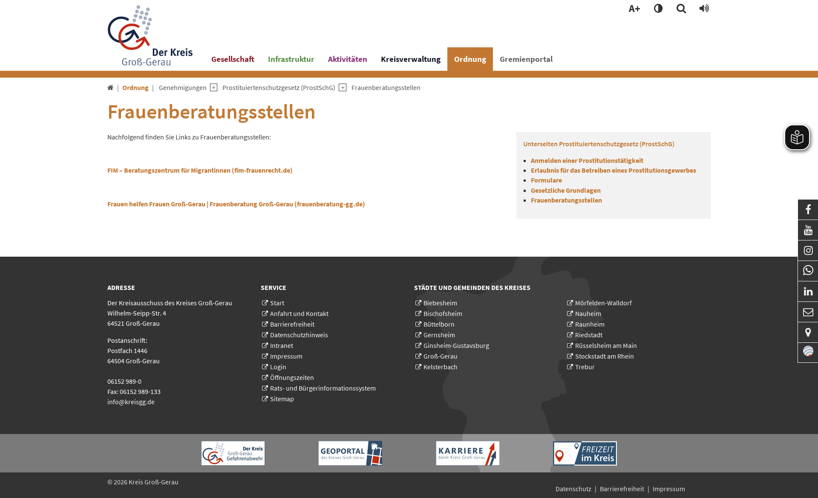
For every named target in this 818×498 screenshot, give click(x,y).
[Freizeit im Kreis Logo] (585, 453)
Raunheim (590, 324)
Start (277, 302)
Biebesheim (440, 302)
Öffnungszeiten (292, 377)
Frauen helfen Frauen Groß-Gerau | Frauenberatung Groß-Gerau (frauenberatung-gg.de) (236, 204)
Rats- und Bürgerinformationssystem (323, 388)
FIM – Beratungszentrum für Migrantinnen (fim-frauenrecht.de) (200, 170)
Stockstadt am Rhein (604, 356)
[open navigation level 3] (340, 88)
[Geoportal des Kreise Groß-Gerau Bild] (350, 453)
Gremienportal (526, 59)
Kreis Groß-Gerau (154, 482)
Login (278, 366)
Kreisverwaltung (411, 59)
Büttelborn (439, 324)
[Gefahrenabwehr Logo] (233, 453)
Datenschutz (573, 488)
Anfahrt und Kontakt (299, 313)
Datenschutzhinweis (299, 334)
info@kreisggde (131, 401)
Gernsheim (439, 334)
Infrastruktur (291, 59)
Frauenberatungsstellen (386, 87)
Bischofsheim (442, 313)
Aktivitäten (347, 59)
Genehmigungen (183, 87)
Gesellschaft (232, 59)
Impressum (286, 356)
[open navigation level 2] (212, 88)
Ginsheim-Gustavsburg (456, 345)
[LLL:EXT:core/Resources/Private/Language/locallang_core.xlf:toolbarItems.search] (681, 9)
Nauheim (588, 313)
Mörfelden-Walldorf (603, 302)
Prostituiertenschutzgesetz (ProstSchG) (278, 87)
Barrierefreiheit (292, 324)
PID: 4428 (197, 482)
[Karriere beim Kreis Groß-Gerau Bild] (468, 453)
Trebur (585, 366)
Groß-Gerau (440, 356)
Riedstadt (588, 334)
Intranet (281, 345)
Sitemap (282, 398)
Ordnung (470, 59)
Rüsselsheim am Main (606, 345)
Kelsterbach (440, 366)
